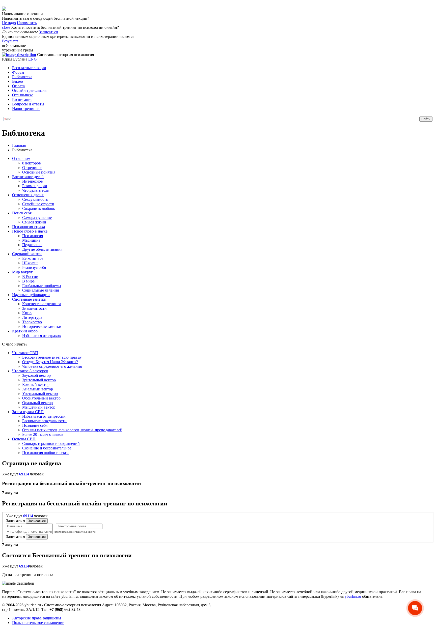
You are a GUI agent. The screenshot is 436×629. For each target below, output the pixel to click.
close (6, 27)
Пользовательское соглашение (38, 622)
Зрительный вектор (39, 380)
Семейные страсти (38, 204)
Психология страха (28, 226)
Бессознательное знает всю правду (52, 357)
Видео (17, 81)
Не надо (9, 23)
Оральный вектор (37, 403)
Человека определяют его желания (52, 366)
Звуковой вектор (36, 375)
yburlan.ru (353, 596)
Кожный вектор (35, 384)
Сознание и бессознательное (46, 448)
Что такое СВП (25, 353)
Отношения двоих (28, 195)
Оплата (18, 86)
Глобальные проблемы (41, 285)
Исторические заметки (41, 326)
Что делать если (35, 190)
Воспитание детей (28, 177)
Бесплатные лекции (29, 68)
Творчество (32, 322)
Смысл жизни (34, 222)
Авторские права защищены (36, 618)
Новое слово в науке (29, 231)
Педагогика (32, 245)
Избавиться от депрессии (44, 416)
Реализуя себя (34, 267)
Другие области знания (42, 249)
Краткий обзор (25, 331)
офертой (92, 532)
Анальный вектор (37, 389)
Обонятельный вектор (41, 398)
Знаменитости (34, 308)
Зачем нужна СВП (28, 412)
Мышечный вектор (38, 407)
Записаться (48, 32)
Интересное (32, 181)
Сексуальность (35, 199)
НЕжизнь (30, 263)
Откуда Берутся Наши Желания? (50, 362)
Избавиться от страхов (41, 335)
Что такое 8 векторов (30, 371)
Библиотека (22, 77)
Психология (32, 236)
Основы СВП (24, 439)
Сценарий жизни (27, 254)
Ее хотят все (32, 258)
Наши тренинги (26, 108)
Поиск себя (22, 213)
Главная (19, 145)
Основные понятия (38, 172)
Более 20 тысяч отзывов (42, 434)
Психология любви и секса (45, 452)
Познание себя (34, 425)
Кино (27, 313)
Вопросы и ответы (28, 104)
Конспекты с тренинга (41, 304)
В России (30, 276)
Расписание (22, 99)
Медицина (31, 240)
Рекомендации (34, 186)
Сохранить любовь (38, 208)
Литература (32, 317)
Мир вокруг (22, 272)
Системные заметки (29, 299)
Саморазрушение (37, 217)
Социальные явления (40, 290)
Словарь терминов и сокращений (51, 443)
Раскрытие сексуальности (44, 421)
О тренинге (32, 167)
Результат (10, 41)
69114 (24, 474)
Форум (18, 72)
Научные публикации (31, 295)
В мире (28, 281)
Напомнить (27, 23)
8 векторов (31, 163)
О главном (21, 158)
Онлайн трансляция (29, 90)
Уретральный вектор (40, 393)
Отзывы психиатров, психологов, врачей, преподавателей (72, 430)
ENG (32, 59)
